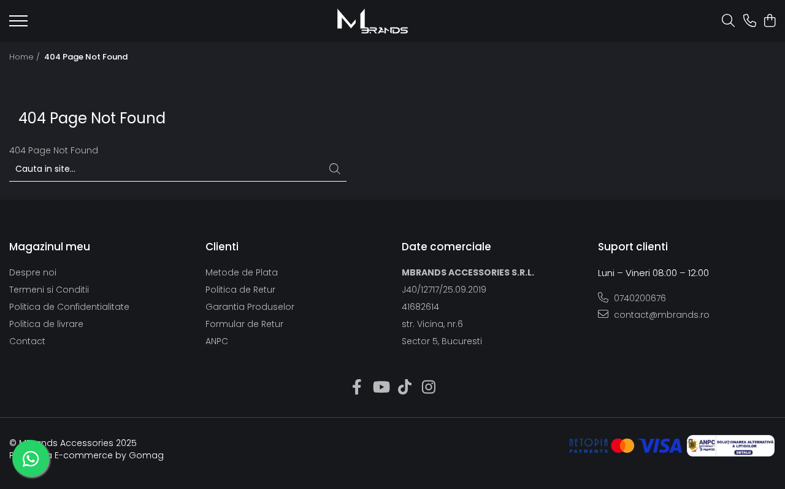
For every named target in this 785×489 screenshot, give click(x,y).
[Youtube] (380, 388)
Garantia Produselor (249, 307)
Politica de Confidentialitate (69, 307)
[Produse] (18, 24)
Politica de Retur (240, 289)
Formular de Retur (244, 324)
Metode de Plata (241, 272)
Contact (27, 341)
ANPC (216, 341)
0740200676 (638, 298)
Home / (25, 57)
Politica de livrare (46, 324)
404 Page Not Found (86, 57)
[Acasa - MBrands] (372, 21)
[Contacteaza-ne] (749, 21)
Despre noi (32, 272)
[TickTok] (404, 388)
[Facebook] (356, 388)
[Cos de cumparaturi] (769, 21)
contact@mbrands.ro (660, 315)
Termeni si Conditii (49, 289)
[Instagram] (428, 388)
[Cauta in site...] (728, 21)
